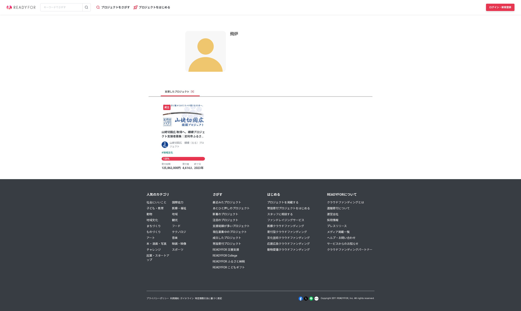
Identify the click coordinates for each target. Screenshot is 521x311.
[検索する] (86, 7)
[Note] (316, 299)
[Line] (311, 299)
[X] (306, 299)
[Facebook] (301, 299)
